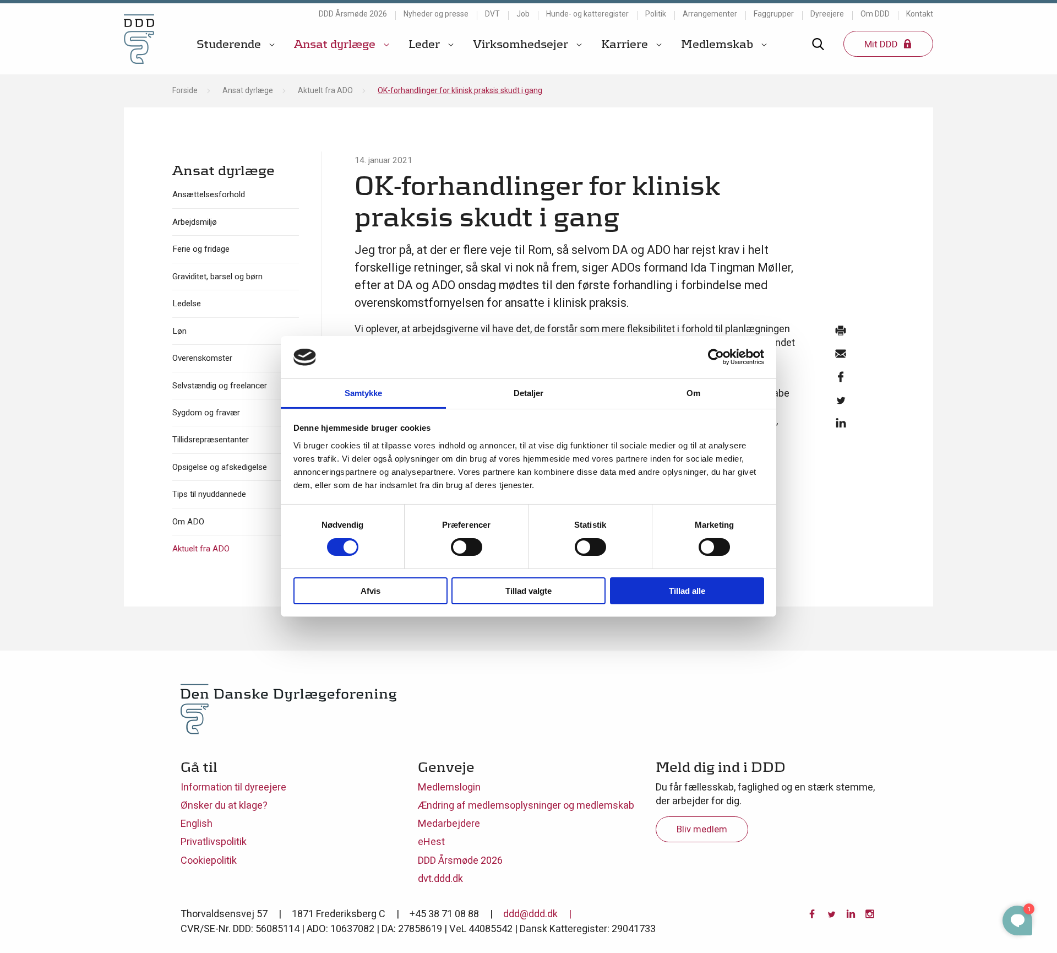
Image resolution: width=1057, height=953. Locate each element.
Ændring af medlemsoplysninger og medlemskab (526, 805)
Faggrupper (774, 13)
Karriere (626, 44)
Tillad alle (687, 590)
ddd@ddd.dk (530, 913)
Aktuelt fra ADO (325, 90)
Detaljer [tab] (529, 393)
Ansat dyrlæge (336, 44)
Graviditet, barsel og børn (217, 276)
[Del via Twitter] (840, 402)
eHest (431, 841)
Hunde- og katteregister (587, 13)
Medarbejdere (449, 823)
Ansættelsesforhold (208, 194)
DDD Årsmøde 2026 (353, 13)
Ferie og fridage (201, 249)
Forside (185, 90)
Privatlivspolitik (214, 841)
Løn (179, 331)
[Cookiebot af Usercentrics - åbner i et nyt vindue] (716, 357)
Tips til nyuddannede (209, 494)
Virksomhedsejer (522, 44)
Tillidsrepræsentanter (210, 440)
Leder (425, 44)
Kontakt (919, 13)
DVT (492, 13)
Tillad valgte (528, 590)
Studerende (230, 44)
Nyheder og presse (436, 13)
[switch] (466, 547)
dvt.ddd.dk (440, 878)
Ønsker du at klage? (224, 805)
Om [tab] (693, 393)
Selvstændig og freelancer (219, 386)
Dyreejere (827, 13)
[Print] (840, 333)
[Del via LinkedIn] (840, 425)
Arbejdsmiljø (194, 222)
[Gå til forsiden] (139, 38)
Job (523, 13)
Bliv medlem (702, 829)
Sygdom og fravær (206, 413)
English (197, 823)
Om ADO (188, 522)
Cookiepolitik (209, 860)
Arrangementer (710, 13)
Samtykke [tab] (364, 393)
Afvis (370, 590)
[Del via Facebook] (840, 379)
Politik (655, 13)
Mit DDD (882, 44)
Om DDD (875, 13)
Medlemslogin (449, 787)
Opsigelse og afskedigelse (219, 467)
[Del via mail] (840, 356)
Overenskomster (202, 358)
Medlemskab (718, 44)
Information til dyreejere (233, 787)
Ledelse (186, 303)
